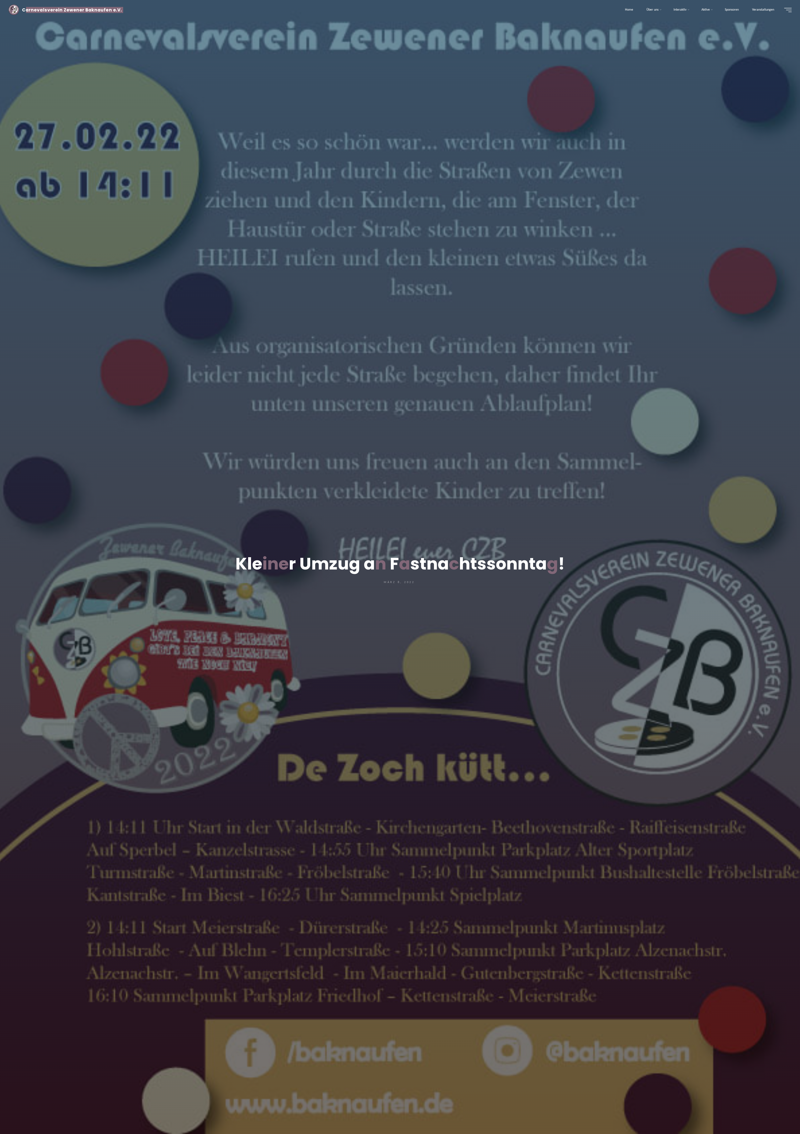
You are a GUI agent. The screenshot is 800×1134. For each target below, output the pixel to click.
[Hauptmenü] (788, 10)
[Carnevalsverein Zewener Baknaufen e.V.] (13, 9)
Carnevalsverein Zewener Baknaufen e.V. (72, 10)
